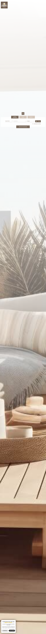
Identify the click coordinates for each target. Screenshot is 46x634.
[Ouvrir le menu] (44, 2)
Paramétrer (5, 630)
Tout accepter (12, 630)
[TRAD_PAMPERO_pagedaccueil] (4, 8)
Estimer (31, 117)
